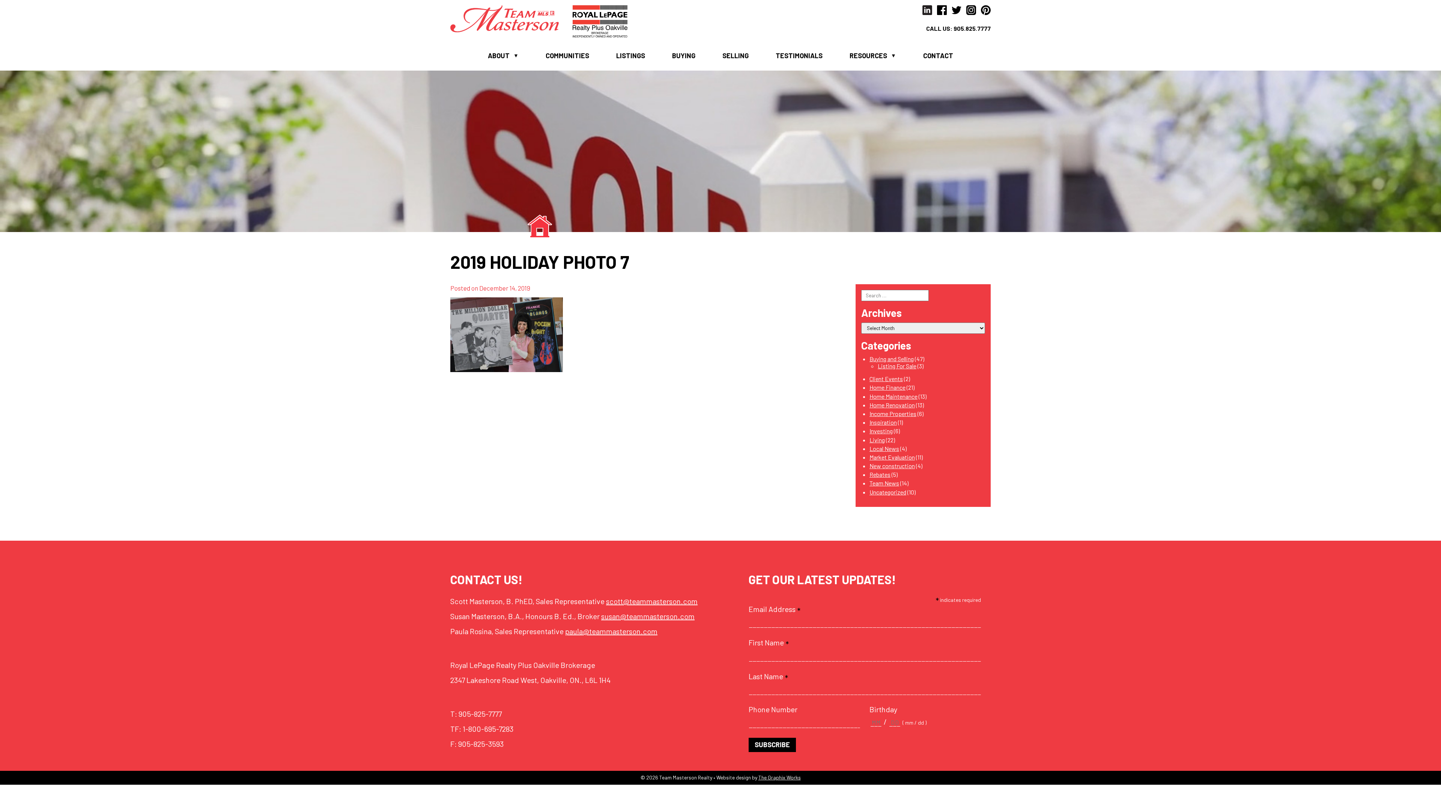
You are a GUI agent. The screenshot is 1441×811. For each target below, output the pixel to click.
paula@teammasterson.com (611, 631)
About (499, 55)
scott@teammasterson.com (652, 601)
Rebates (879, 474)
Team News (884, 483)
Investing (881, 430)
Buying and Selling (891, 358)
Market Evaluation (892, 457)
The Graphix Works (779, 777)
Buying (683, 55)
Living (877, 439)
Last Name (768, 676)
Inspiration (883, 422)
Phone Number (773, 709)
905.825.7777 (972, 28)
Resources (868, 55)
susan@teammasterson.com (648, 616)
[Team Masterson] (511, 17)
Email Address (774, 609)
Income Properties (892, 413)
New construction (892, 465)
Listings (630, 55)
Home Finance (887, 387)
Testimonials (799, 55)
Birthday (883, 709)
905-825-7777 (480, 713)
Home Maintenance (893, 396)
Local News (884, 448)
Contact (938, 55)
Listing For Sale (897, 365)
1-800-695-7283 (488, 728)
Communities (567, 55)
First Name (769, 642)
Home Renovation (892, 405)
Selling (735, 55)
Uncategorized (887, 492)
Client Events (886, 378)
